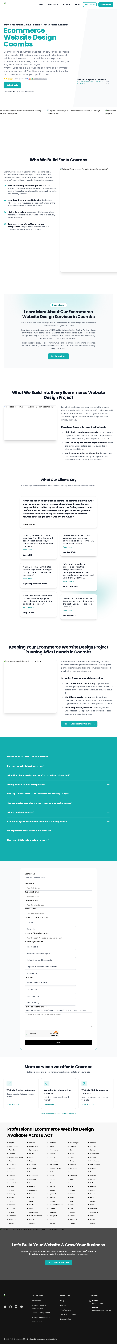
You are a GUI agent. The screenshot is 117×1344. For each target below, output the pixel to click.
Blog (62, 1301)
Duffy (72, 1201)
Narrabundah (95, 1165)
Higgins (32, 1186)
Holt (91, 1183)
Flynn (72, 1197)
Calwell (72, 1216)
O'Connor (12, 1165)
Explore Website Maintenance (79, 724)
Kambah (53, 1179)
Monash (12, 1168)
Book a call (89, 4)
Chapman (53, 1212)
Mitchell (93, 1168)
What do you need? (34, 941)
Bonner (32, 1219)
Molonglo (73, 1168)
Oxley (72, 1161)
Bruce (92, 1216)
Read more (27, 550)
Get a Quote (12, 85)
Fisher (92, 1197)
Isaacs (31, 1183)
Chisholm (93, 1208)
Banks (92, 1219)
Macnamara (74, 1172)
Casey (72, 1212)
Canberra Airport (35, 1216)
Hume (72, 1183)
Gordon (93, 1190)
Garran (72, 1194)
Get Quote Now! (58, 356)
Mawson (32, 1172)
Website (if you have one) (37, 933)
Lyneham (73, 1175)
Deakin (31, 1205)
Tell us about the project (36, 1007)
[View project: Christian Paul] (48, 125)
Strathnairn (54, 1150)
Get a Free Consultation (58, 1262)
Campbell (53, 1216)
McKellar (53, 1172)
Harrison (93, 1186)
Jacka (72, 1179)
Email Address (32, 900)
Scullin (31, 1154)
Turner (52, 1146)
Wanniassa (33, 1146)
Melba (11, 1172)
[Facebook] (5, 1306)
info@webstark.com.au (101, 1310)
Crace (72, 1205)
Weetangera (75, 1143)
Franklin (12, 1197)
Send (58, 1042)
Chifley (11, 1212)
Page (31, 1161)
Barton (11, 1223)
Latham (11, 1179)
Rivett (72, 1154)
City (71, 1208)
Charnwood (33, 1212)
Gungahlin (33, 1190)
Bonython (12, 1219)
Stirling (92, 1150)
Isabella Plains (14, 1183)
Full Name (30, 883)
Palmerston (54, 1161)
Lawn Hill (93, 1175)
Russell (52, 1154)
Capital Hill (94, 1212)
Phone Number (31, 908)
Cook (31, 1208)
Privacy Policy (65, 1319)
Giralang (12, 1194)
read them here (40, 79)
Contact (77, 4)
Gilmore (32, 1194)
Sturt (71, 1150)
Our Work (66, 4)
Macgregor (33, 1175)
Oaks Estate (94, 1161)
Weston (32, 1143)
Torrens (73, 1146)
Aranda (52, 1223)
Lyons (52, 1175)
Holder (11, 1186)
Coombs (12, 1208)
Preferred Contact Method (37, 917)
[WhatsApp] (21, 1306)
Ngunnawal (54, 1165)
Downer (12, 1205)
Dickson (93, 1201)
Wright (11, 1143)
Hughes (52, 1183)
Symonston (33, 1150)
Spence (12, 1154)
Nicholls (73, 1165)
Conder (52, 1208)
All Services (36, 1301)
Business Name (32, 892)
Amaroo (32, 1223)
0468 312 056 (105, 4)
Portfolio (63, 1305)
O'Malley (32, 1165)
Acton (92, 1223)
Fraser (92, 1194)
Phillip (72, 1157)
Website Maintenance (41, 1317)
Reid (31, 1157)
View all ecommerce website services (57, 1114)
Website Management (41, 1313)
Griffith (11, 1190)
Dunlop (52, 1201)
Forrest (52, 1197)
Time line (29, 977)
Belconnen (74, 1219)
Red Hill (52, 1157)
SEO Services (37, 1322)
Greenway (53, 1190)
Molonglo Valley (55, 1168)
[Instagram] (10, 1306)
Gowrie (72, 1190)
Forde (31, 1197)
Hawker (52, 1186)
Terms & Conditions (68, 1314)
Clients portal (65, 1310)
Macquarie (94, 1172)
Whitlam (53, 1143)
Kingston (32, 1179)
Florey (11, 1201)
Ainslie (72, 1223)
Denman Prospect (56, 1205)
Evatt (31, 1201)
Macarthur (13, 1175)
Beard (52, 1219)
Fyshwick (53, 1194)
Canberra (12, 1216)
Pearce (11, 1161)
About (41, 4)
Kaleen (93, 1179)
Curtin (92, 1205)
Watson (93, 1143)
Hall (71, 1186)
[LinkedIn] (16, 1306)
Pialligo (93, 1157)
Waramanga (14, 1146)
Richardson (94, 1154)
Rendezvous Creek (16, 1157)
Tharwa (93, 1146)
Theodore (12, 1150)
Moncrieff (32, 1168)
